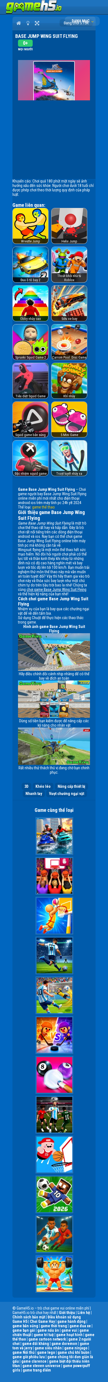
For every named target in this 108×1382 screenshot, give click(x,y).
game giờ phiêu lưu (28, 1357)
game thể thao (43, 507)
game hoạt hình (69, 1335)
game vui (69, 1330)
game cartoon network (47, 1339)
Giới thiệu (67, 1312)
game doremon (64, 1343)
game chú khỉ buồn (73, 1352)
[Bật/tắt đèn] (27, 23)
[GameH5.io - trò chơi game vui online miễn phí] (34, 12)
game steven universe (41, 1365)
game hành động (71, 1321)
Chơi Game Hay (42, 1321)
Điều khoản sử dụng (64, 1317)
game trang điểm (37, 1370)
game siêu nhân (48, 1348)
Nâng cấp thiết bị (71, 786)
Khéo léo (43, 786)
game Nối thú (23, 1352)
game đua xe (80, 1326)
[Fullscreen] (37, 23)
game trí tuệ (44, 1335)
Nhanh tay (33, 793)
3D (26, 786)
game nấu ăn (48, 1330)
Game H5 (19, 1321)
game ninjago (76, 1348)
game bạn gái (23, 1330)
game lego (46, 1352)
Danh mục (81, 21)
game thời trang (54, 1326)
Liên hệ (84, 1312)
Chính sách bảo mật (28, 1317)
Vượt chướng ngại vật (66, 793)
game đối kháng (35, 1343)
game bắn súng (25, 1326)
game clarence (34, 1361)
